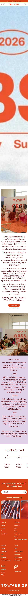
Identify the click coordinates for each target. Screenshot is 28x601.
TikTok (2, 575)
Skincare (3, 531)
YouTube (3, 572)
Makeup (3, 528)
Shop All (3, 525)
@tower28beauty (17, 498)
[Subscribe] (25, 492)
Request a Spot (14, 305)
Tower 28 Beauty (16, 590)
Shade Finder (4, 534)
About (15, 528)
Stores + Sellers (17, 534)
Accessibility (3, 557)
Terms (15, 548)
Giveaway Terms (18, 557)
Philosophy (16, 525)
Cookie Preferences (6, 560)
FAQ (2, 554)
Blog (15, 531)
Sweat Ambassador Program (20, 539)
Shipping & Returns (18, 551)
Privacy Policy (17, 554)
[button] (2, 4)
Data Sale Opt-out (18, 560)
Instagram (3, 569)
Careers (16, 536)
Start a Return (4, 551)
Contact (3, 548)
